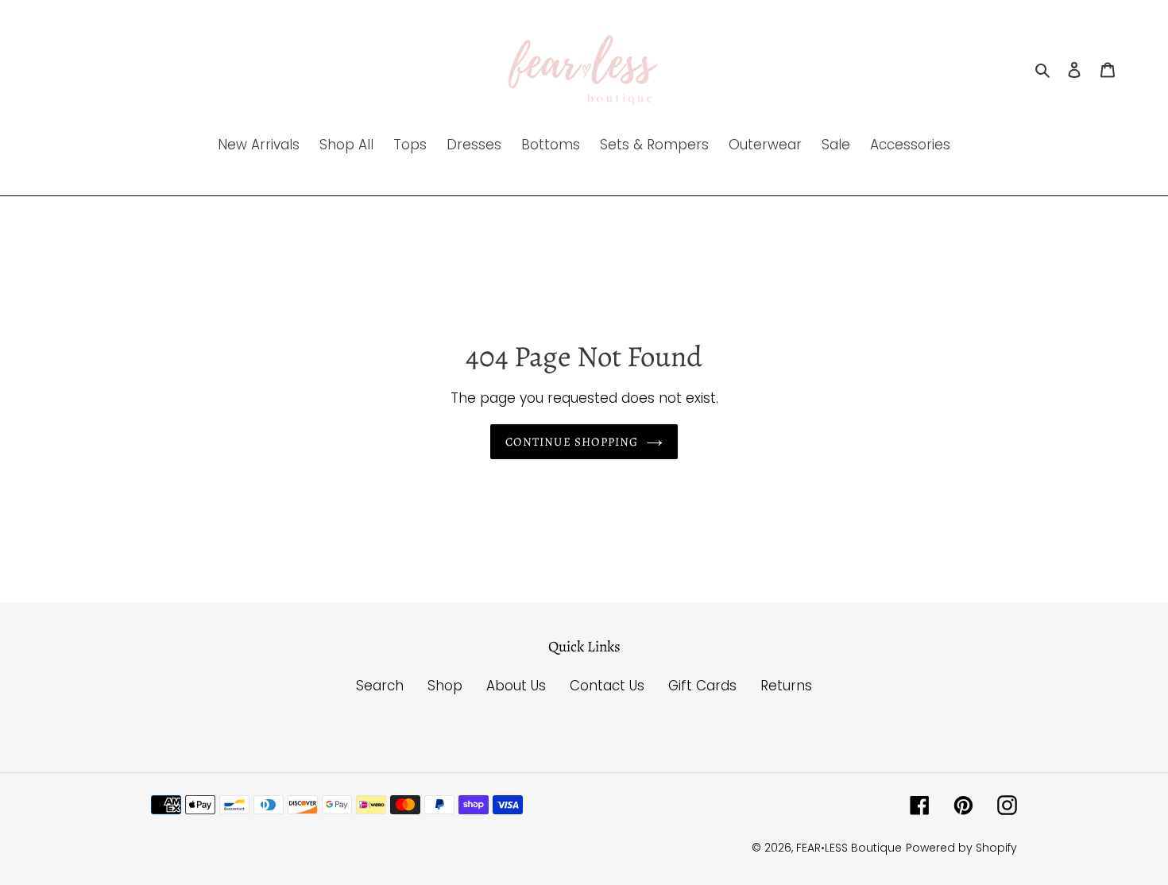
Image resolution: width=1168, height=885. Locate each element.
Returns (786, 685)
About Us (516, 685)
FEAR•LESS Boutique (849, 848)
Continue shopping (571, 442)
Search (380, 685)
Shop (444, 685)
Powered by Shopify (961, 848)
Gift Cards (702, 685)
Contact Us (607, 685)
